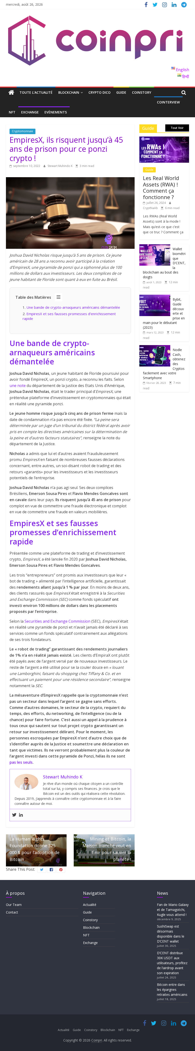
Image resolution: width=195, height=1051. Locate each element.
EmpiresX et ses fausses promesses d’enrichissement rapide (69, 316)
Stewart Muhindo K (60, 166)
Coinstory (141, 92)
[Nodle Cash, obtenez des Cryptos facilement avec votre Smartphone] (154, 347)
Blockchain (68, 92)
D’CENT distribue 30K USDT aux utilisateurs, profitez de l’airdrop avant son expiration (172, 963)
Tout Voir (177, 128)
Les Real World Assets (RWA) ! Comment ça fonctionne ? (161, 187)
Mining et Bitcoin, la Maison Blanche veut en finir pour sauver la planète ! (107, 846)
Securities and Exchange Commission (57, 621)
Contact (12, 912)
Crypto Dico (99, 92)
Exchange (30, 112)
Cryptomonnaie (22, 131)
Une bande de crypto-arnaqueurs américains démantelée (74, 307)
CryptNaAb (151, 208)
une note (18, 385)
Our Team (14, 904)
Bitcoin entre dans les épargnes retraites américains (172, 989)
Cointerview (168, 102)
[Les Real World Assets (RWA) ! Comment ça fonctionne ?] (164, 139)
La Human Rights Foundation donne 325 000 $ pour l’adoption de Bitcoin (34, 846)
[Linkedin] (21, 815)
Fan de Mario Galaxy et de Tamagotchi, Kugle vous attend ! (173, 909)
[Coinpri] (11, 93)
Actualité (89, 904)
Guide (121, 92)
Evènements (55, 112)
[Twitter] (14, 815)
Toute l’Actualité (36, 92)
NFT (12, 112)
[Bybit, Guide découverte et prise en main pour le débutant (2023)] (154, 297)
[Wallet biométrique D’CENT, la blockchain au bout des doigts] (154, 246)
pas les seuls (21, 762)
